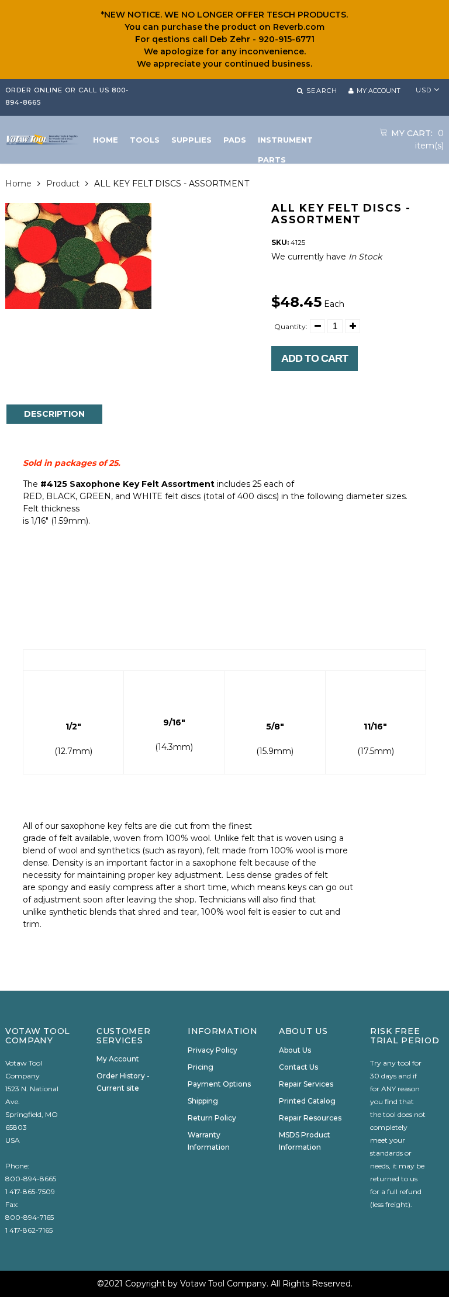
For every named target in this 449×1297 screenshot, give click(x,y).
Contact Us (298, 1067)
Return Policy (212, 1117)
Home (18, 183)
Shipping (203, 1101)
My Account (117, 1058)
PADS (234, 139)
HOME (105, 139)
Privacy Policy (212, 1050)
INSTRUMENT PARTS (285, 142)
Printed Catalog (307, 1101)
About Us (295, 1050)
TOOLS (145, 139)
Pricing (200, 1067)
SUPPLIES (191, 139)
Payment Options (219, 1084)
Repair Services (306, 1084)
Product (63, 183)
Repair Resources (310, 1117)
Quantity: (291, 326)
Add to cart (314, 358)
